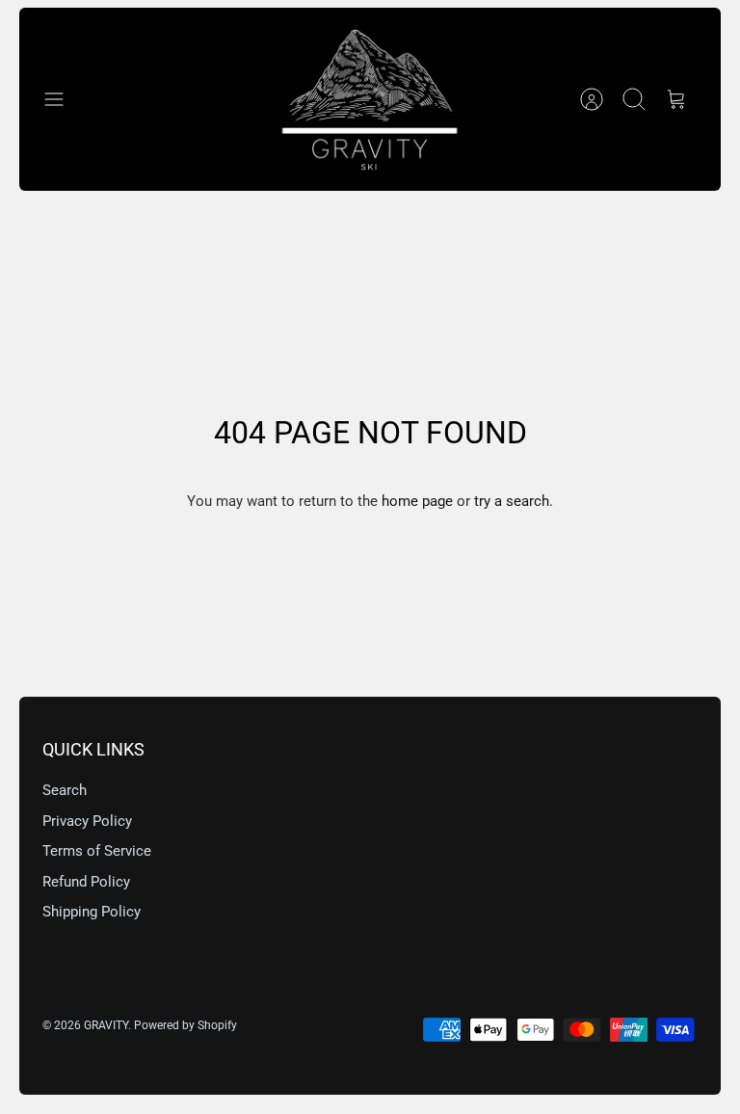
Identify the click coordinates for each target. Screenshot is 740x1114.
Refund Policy (86, 881)
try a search (511, 501)
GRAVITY (106, 1025)
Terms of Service (96, 851)
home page (417, 501)
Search (64, 790)
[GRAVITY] (370, 99)
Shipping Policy (91, 911)
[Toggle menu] (63, 99)
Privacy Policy (87, 821)
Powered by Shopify (185, 1025)
